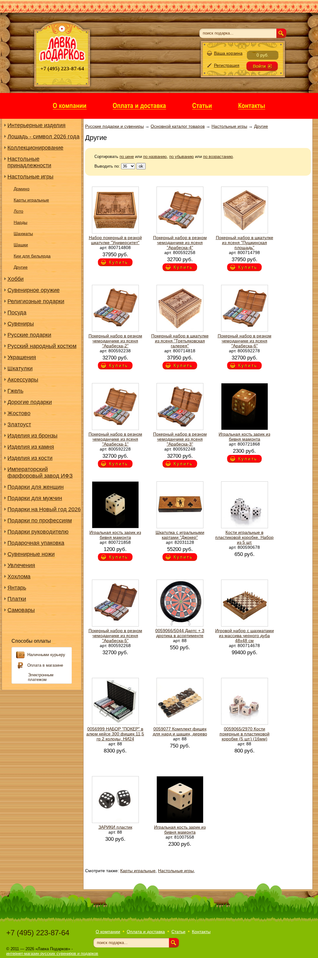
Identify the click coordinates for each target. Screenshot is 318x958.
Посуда (16, 312)
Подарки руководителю (38, 532)
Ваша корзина (228, 53)
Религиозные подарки (35, 301)
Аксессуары (22, 380)
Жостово (18, 413)
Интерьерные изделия (36, 125)
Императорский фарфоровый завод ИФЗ (40, 472)
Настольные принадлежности (29, 162)
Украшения (21, 357)
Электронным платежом (40, 677)
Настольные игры (30, 177)
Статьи (178, 931)
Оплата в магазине (45, 665)
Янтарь (16, 588)
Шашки (21, 244)
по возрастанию (218, 156)
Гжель (15, 391)
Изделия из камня (30, 447)
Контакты (201, 931)
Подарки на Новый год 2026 (44, 509)
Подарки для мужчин (34, 498)
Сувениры (20, 324)
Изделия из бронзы (32, 436)
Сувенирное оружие (33, 290)
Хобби (15, 279)
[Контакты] (251, 105)
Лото (18, 211)
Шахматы (23, 233)
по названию (155, 156)
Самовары (21, 610)
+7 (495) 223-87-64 (37, 932)
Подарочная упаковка (35, 543)
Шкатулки (20, 368)
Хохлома (18, 576)
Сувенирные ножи (31, 554)
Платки (16, 599)
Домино (22, 188)
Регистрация (226, 65)
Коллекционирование (35, 148)
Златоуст (19, 424)
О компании (108, 931)
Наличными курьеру (46, 654)
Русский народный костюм (41, 346)
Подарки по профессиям (39, 520)
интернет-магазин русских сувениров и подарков (52, 953)
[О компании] (70, 105)
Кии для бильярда (32, 255)
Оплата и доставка (146, 931)
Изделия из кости (29, 458)
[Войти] (262, 66)
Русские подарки (29, 335)
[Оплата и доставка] (139, 105)
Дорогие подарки (29, 402)
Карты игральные (31, 199)
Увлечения (21, 565)
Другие (21, 267)
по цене (127, 156)
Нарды (20, 222)
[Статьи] (202, 105)
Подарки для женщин (35, 487)
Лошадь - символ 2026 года (43, 136)
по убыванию (181, 156)
